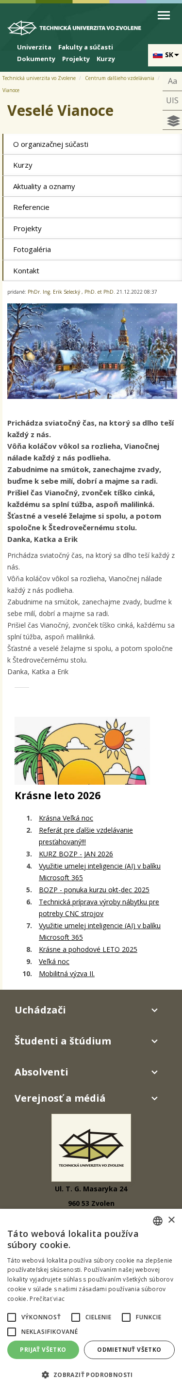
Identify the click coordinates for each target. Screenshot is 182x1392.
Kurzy (106, 58)
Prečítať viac (47, 1299)
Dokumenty (36, 58)
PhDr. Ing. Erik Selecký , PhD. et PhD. (71, 291)
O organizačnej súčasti (50, 144)
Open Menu (164, 15)
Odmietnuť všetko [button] (129, 1349)
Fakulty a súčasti (85, 47)
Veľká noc (54, 961)
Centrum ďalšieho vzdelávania (119, 78)
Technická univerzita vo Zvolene (39, 78)
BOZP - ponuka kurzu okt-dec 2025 (94, 889)
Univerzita (34, 47)
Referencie (31, 207)
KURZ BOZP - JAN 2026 (76, 853)
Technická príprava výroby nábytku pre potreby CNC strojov (99, 907)
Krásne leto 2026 (57, 795)
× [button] (171, 1220)
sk (169, 54)
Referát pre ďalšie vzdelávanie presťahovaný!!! (86, 835)
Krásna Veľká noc (66, 818)
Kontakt (26, 270)
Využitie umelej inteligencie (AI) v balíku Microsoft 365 (100, 871)
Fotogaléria (32, 249)
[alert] (91, 1300)
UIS (172, 100)
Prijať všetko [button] (43, 1349)
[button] (11, 1317)
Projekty (76, 58)
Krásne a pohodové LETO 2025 (88, 949)
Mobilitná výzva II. (67, 973)
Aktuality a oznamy (44, 186)
